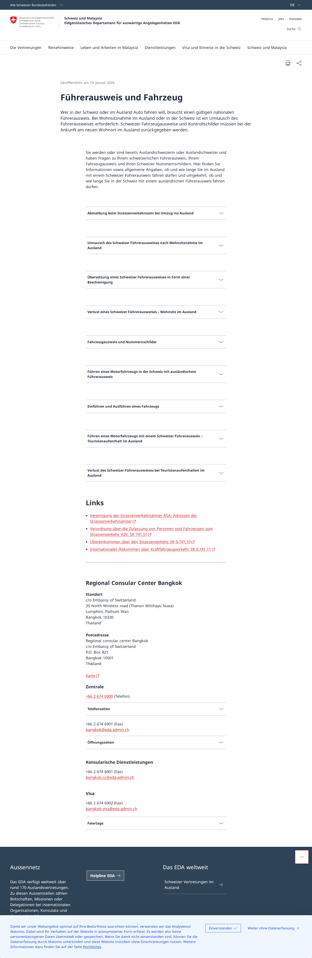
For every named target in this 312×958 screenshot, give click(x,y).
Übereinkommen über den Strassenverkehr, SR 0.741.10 (140, 541)
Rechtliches (92, 946)
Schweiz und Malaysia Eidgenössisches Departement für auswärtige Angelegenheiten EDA (122, 20)
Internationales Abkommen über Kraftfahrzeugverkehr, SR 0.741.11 (150, 549)
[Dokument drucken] (287, 63)
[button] (26, 47)
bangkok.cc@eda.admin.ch (110, 777)
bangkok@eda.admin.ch (107, 729)
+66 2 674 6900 (99, 696)
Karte (90, 675)
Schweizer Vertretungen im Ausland (189, 884)
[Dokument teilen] (298, 63)
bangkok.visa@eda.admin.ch (111, 808)
